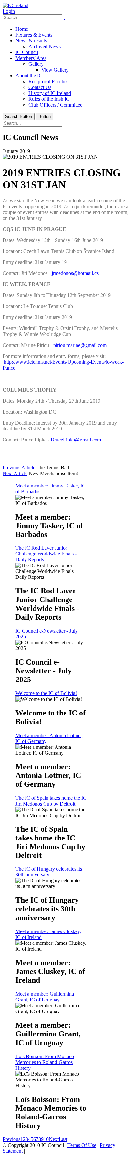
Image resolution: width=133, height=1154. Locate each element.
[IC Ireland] (15, 5)
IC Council (26, 52)
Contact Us (39, 87)
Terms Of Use (81, 1145)
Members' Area (30, 58)
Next (54, 1139)
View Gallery (55, 70)
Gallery (36, 64)
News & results (31, 40)
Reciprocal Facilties (48, 81)
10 (46, 1139)
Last (63, 1139)
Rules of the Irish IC (49, 99)
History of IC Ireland (49, 93)
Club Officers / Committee (55, 105)
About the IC (28, 75)
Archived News (44, 46)
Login (9, 11)
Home (21, 29)
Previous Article (19, 467)
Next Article (15, 473)
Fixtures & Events (33, 35)
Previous (11, 1139)
